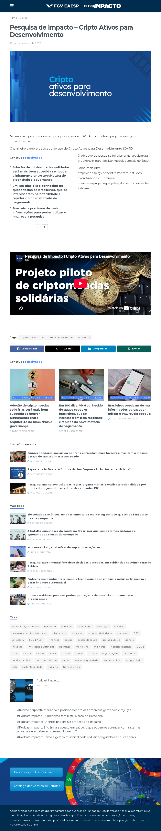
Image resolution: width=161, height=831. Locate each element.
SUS (14, 667)
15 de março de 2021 (72, 431)
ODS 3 (140, 646)
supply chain (134, 660)
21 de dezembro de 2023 (25, 43)
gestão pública (111, 640)
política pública (21, 660)
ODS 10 (66, 653)
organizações (110, 653)
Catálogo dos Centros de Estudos (37, 786)
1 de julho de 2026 (39, 552)
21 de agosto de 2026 (41, 461)
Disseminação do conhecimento (36, 772)
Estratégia (18, 640)
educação (77, 633)
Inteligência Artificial (41, 646)
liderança (65, 646)
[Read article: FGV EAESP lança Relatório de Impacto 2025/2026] (18, 551)
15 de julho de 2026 (40, 603)
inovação (17, 646)
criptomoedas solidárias (57, 337)
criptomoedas (29, 337)
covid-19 (119, 626)
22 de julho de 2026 (40, 587)
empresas (123, 633)
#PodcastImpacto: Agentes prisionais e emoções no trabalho (59, 722)
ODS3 (15, 653)
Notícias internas (121, 646)
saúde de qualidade (86, 660)
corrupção (103, 626)
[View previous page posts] (38, 227)
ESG (136, 633)
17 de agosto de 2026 (41, 493)
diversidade (60, 633)
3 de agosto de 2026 (40, 523)
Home (13, 17)
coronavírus (85, 626)
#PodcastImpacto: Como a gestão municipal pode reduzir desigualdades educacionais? (77, 737)
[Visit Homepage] (83, 6)
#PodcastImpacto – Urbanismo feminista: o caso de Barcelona (60, 716)
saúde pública (112, 660)
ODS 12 (79, 653)
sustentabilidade (32, 667)
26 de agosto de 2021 (23, 431)
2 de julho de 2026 (40, 539)
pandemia (129, 653)
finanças (54, 640)
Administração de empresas (33, 397)
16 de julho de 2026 (40, 571)
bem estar (50, 626)
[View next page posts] (45, 227)
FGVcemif (84, 337)
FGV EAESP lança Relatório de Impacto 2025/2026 (63, 547)
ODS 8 (40, 653)
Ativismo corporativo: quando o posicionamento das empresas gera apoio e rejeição (74, 710)
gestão (68, 640)
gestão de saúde (87, 640)
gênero (129, 640)
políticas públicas (46, 660)
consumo (66, 626)
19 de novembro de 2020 (123, 418)
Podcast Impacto (47, 680)
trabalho (53, 667)
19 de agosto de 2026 (41, 474)
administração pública (25, 626)
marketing (82, 646)
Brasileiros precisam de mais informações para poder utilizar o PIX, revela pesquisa (39, 212)
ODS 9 (52, 653)
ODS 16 (93, 653)
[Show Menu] (12, 6)
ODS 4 (27, 653)
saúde (66, 660)
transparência (71, 667)
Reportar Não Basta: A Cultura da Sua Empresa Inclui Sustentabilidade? (79, 469)
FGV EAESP (36, 640)
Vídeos (23, 17)
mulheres (99, 646)
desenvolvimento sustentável (29, 633)
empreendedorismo (100, 633)
